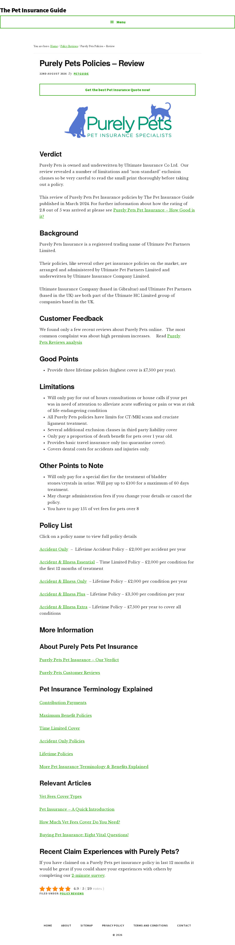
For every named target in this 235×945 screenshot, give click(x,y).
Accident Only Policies (62, 741)
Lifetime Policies (56, 754)
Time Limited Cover (59, 728)
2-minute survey (88, 875)
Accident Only (53, 549)
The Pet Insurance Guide (33, 10)
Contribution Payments (63, 702)
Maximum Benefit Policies (65, 715)
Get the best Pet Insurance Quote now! (117, 89)
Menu (121, 22)
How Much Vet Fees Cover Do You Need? (79, 822)
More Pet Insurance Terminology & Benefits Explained (93, 766)
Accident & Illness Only (63, 581)
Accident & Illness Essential (67, 562)
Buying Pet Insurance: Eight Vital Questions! (84, 835)
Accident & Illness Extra (63, 607)
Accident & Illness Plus (62, 594)
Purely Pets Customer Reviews (69, 672)
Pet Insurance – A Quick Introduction (77, 809)
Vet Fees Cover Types (60, 796)
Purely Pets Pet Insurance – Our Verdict (79, 660)
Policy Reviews (72, 893)
